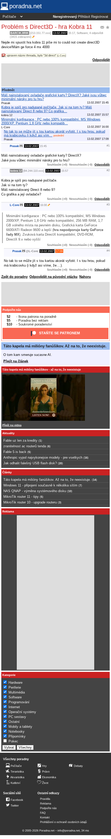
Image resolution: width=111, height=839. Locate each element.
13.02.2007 (60, 33)
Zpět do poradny (14, 277)
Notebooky (17, 731)
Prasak (14, 146)
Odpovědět (101, 60)
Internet (14, 707)
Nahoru (85, 277)
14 (94, 479)
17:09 (59, 251)
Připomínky (17, 736)
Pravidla (45, 798)
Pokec (13, 741)
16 (86, 457)
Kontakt (45, 817)
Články (7, 472)
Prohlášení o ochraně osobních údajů (63, 822)
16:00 (43, 205)
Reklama (45, 803)
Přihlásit (84, 17)
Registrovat (99, 17)
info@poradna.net (69, 830)
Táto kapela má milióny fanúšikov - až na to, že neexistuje (41, 369)
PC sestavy (17, 717)
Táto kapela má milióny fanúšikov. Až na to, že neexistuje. (54, 346)
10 (69, 491)
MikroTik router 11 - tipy (21, 497)
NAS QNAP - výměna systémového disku (34, 491)
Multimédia (17, 692)
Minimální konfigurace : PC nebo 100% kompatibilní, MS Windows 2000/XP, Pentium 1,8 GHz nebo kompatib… (50, 121)
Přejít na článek (15, 361)
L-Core (14, 205)
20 (60, 463)
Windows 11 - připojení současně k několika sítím (40, 485)
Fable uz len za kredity (20, 440)
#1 (108, 145)
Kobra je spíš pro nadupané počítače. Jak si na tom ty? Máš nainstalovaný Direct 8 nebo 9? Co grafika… (46, 109)
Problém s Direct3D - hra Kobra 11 (46, 26)
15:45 (43, 146)
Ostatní (14, 722)
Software (82, 33)
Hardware (15, 682)
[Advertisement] (55, 75)
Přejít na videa (11, 425)
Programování (19, 702)
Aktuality (8, 433)
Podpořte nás (12, 309)
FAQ (43, 812)
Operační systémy (22, 712)
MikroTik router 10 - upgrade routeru (30, 502)
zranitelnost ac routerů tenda (24, 446)
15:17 (71, 33)
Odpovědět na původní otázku (53, 277)
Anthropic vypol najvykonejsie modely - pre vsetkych (42, 457)
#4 (108, 250)
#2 (108, 170)
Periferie (15, 687)
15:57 (64, 170)
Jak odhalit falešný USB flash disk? (30, 463)
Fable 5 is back (14, 452)
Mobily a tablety (20, 727)
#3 (108, 204)
